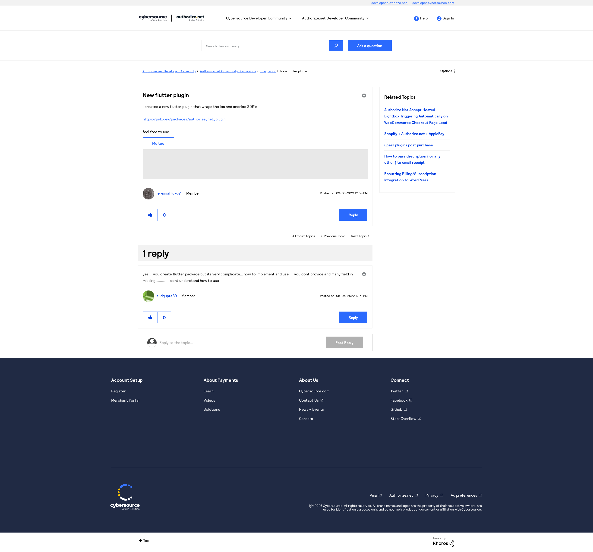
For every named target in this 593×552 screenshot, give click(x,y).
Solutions (212, 409)
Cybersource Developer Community (153, 18)
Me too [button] (158, 143)
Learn (209, 391)
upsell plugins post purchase (408, 145)
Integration (268, 71)
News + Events (311, 409)
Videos (209, 400)
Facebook (399, 400)
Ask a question (369, 45)
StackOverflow (403, 418)
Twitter (397, 391)
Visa (373, 495)
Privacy (432, 495)
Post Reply (344, 342)
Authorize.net (401, 495)
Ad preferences (464, 495)
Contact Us (309, 400)
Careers (306, 418)
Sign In (448, 18)
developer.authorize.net (389, 3)
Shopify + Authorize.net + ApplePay (414, 133)
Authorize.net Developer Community (333, 18)
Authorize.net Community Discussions (228, 71)
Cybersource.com (314, 391)
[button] (150, 215)
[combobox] (272, 45)
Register (118, 391)
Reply (353, 215)
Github (396, 409)
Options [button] (446, 71)
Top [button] (146, 541)
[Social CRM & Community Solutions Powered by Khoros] (443, 542)
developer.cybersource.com (433, 3)
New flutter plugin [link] (293, 71)
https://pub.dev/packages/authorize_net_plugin (185, 119)
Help (424, 18)
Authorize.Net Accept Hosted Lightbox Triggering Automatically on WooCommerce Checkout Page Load (416, 116)
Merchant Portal (125, 400)
